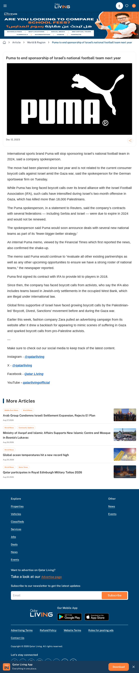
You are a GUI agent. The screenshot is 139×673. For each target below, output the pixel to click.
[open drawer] (5, 5)
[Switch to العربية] (119, 5)
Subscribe (114, 595)
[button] (62, 6)
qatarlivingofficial (36, 382)
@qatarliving (34, 357)
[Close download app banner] (133, 666)
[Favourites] (126, 5)
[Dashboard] (134, 5)
